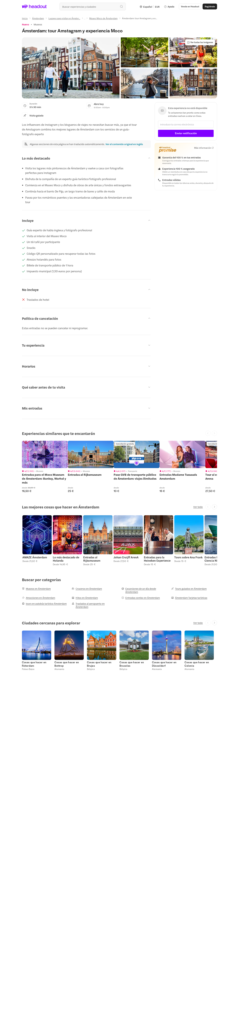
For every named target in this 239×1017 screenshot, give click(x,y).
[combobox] (93, 6)
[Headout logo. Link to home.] (34, 6)
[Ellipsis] (85, 19)
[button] (71, 67)
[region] (45, 454)
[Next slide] (214, 506)
